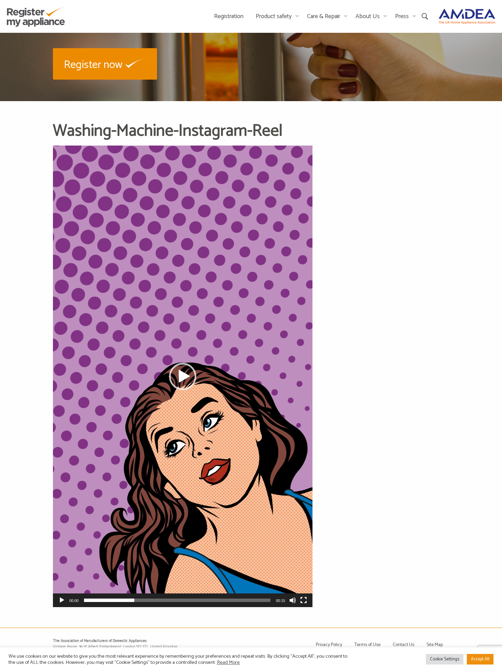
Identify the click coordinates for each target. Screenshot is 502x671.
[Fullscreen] (303, 600)
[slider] (177, 600)
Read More (228, 662)
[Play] (61, 600)
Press (402, 16)
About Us (367, 16)
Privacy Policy (329, 645)
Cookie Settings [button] (444, 659)
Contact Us (403, 645)
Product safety (274, 16)
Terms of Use (367, 645)
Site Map (435, 645)
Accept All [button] (480, 659)
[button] (105, 63)
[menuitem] (229, 16)
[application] (182, 376)
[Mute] (292, 600)
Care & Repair (323, 16)
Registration (228, 16)
